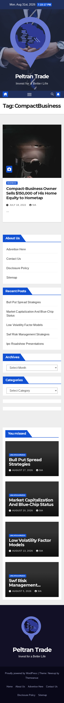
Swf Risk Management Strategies (27, 334)
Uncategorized (17, 455)
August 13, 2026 (23, 551)
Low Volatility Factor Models (24, 324)
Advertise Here (16, 249)
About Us (20, 686)
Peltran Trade (32, 76)
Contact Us (13, 258)
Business (12, 183)
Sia (34, 205)
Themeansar (31, 678)
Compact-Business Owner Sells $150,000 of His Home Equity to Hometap (31, 193)
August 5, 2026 (22, 591)
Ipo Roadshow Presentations (25, 343)
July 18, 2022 (18, 205)
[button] (52, 94)
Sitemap (11, 277)
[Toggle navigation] (29, 94)
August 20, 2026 (23, 510)
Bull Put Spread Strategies (23, 302)
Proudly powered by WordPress (21, 673)
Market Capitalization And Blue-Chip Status (31, 502)
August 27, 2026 (23, 470)
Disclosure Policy (17, 268)
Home (10, 686)
